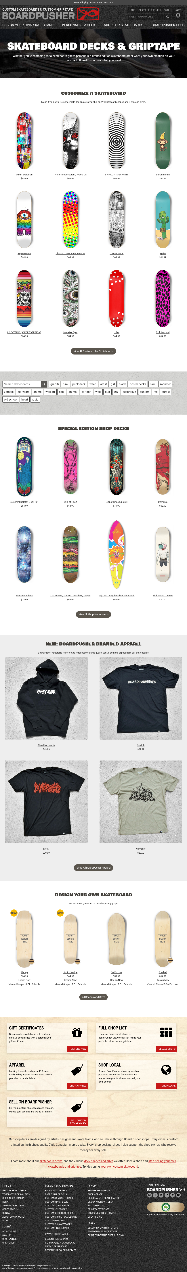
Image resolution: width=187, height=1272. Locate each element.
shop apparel (96, 1194)
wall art (50, 392)
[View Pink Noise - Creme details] (163, 555)
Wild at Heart (70, 502)
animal (72, 392)
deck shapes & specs (14, 1190)
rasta (35, 399)
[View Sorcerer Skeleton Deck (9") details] (24, 468)
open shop (8, 1243)
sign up (155, 10)
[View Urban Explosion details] (24, 142)
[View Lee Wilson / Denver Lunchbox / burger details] (70, 555)
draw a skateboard (56, 1246)
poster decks (138, 384)
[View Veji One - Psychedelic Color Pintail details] (117, 555)
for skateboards (123, 25)
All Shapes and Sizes (93, 997)
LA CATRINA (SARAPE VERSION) (24, 332)
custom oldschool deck (59, 1213)
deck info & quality (13, 1198)
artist (103, 384)
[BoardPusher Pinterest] (172, 1195)
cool (61, 392)
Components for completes (104, 1213)
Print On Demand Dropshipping (106, 1235)
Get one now (78, 1048)
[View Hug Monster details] (24, 221)
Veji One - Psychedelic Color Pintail (116, 595)
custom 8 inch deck (56, 1202)
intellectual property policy (71, 1268)
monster (165, 384)
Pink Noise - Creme (163, 595)
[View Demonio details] (163, 468)
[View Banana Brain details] (163, 142)
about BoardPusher (13, 1217)
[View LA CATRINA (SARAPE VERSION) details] (24, 299)
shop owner (9, 1239)
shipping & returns (13, 1205)
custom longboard (56, 1209)
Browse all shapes (56, 1190)
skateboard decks (51, 1161)
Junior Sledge (70, 972)
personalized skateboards (103, 1198)
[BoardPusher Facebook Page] (155, 1195)
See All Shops (167, 1048)
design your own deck (100, 1202)
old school (10, 399)
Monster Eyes (70, 332)
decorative (129, 392)
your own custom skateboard (119, 1166)
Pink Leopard (162, 332)
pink (65, 384)
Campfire (141, 848)
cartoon (86, 392)
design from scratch (57, 1239)
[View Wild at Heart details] (70, 468)
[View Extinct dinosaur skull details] (117, 468)
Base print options (56, 1194)
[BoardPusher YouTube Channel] (178, 1195)
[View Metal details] (46, 803)
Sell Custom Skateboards (78, 1121)
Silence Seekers (24, 595)
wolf (98, 392)
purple (166, 392)
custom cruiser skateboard (61, 1217)
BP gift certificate (98, 1209)
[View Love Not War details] (117, 221)
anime (37, 392)
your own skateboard (28, 25)
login (166, 10)
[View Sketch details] (141, 700)
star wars (23, 392)
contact (7, 1213)
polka (116, 332)
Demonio (162, 502)
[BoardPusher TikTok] (167, 1195)
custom (145, 392)
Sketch (140, 745)
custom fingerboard (57, 1228)
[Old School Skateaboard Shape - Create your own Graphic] (116, 939)
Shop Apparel (78, 1085)
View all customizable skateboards (93, 351)
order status (10, 1209)
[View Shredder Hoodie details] (46, 700)
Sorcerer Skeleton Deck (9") (24, 502)
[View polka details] (117, 299)
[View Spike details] (163, 221)
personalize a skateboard (60, 1243)
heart (24, 399)
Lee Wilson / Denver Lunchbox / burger (70, 595)
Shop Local (168, 1085)
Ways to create (56, 1234)
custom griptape (55, 1220)
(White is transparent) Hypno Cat (70, 174)
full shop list (96, 1205)
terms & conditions (45, 1268)
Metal (46, 848)
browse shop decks (99, 1190)
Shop (92, 1185)
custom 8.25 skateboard (59, 1198)
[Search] (167, 17)
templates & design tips (16, 1194)
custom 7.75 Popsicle (57, 1205)
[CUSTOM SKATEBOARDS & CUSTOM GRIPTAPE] (50, 19)
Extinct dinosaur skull (116, 502)
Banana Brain (163, 174)
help (132, 10)
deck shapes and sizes (98, 1161)
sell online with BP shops (103, 1228)
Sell (92, 1222)
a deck (78, 25)
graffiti (54, 384)
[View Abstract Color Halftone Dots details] (70, 221)
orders (142, 10)
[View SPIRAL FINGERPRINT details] (117, 142)
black (122, 384)
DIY (116, 392)
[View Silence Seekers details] (24, 555)
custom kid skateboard (58, 1224)
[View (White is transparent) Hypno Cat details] (70, 142)
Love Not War (116, 253)
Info (6, 1185)
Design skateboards (59, 1185)
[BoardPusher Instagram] (149, 1195)
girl (113, 384)
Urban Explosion (24, 174)
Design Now (24, 980)
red (156, 392)
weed (92, 384)
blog (168, 25)
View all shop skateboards (94, 614)
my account (9, 1231)
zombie (9, 392)
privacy (56, 1268)
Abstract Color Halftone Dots (70, 253)
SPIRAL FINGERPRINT (116, 174)
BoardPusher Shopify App (103, 1231)
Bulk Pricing (95, 1217)
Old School (116, 972)
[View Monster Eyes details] (70, 299)
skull (153, 384)
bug (107, 392)
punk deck (78, 384)
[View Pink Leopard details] (163, 299)
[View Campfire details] (141, 803)
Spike (163, 253)
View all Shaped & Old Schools (24, 984)
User (7, 1226)
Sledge (24, 972)
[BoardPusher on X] (161, 1195)
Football (163, 972)
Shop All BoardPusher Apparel (93, 867)
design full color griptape (60, 1250)
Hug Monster (24, 253)
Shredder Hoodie (46, 745)
